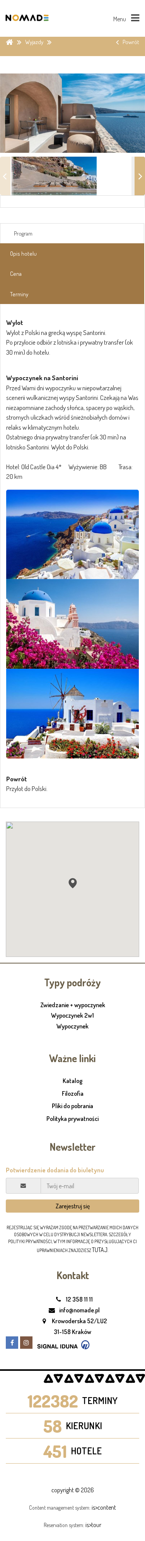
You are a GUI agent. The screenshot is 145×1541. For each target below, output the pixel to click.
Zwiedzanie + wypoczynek (72, 1005)
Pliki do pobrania (72, 1106)
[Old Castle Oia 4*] (72, 534)
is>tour (93, 1525)
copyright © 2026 (72, 1490)
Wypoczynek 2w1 (72, 1015)
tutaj (99, 1250)
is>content (104, 1507)
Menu (120, 19)
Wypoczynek (72, 1026)
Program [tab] (23, 233)
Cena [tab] (16, 273)
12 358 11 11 (79, 1299)
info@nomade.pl (79, 1310)
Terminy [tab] (19, 294)
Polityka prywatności (72, 1118)
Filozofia (73, 1093)
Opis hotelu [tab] (23, 253)
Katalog (72, 1081)
